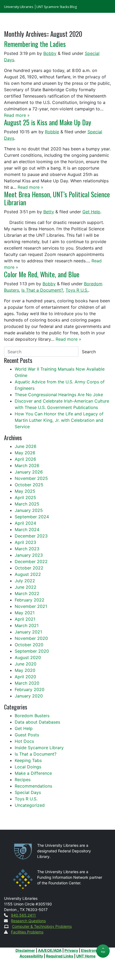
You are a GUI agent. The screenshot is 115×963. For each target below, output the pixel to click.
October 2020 (29, 644)
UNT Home (85, 956)
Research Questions (28, 920)
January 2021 (28, 632)
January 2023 (29, 555)
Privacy (71, 950)
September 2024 (32, 516)
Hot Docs (24, 741)
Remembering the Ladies (35, 44)
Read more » (17, 115)
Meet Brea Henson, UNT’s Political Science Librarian (57, 198)
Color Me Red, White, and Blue (41, 274)
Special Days (28, 792)
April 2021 (25, 619)
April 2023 (25, 542)
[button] (103, 951)
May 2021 (24, 612)
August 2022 (28, 574)
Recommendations (33, 786)
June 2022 (25, 587)
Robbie (52, 131)
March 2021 (27, 625)
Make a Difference (33, 773)
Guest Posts (27, 734)
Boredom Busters (32, 715)
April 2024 (25, 523)
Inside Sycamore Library (39, 747)
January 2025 (29, 510)
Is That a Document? (42, 290)
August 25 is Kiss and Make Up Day (47, 122)
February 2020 (29, 689)
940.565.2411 (23, 915)
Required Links (59, 956)
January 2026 (29, 472)
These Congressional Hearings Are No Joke (59, 394)
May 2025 (25, 491)
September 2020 (32, 651)
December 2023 (31, 536)
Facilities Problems (27, 932)
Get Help (91, 211)
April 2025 (25, 497)
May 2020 (25, 670)
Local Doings (28, 766)
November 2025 (31, 478)
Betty (48, 211)
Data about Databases (37, 722)
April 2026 (25, 459)
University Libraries (18, 7)
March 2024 (27, 529)
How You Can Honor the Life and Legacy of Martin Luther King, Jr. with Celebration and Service (59, 420)
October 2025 (29, 484)
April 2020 (25, 676)
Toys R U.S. (77, 290)
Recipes (22, 779)
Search (89, 351)
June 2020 (25, 664)
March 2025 (27, 504)
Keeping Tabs (28, 760)
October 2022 (29, 568)
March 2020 (27, 683)
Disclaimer (25, 950)
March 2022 (27, 593)
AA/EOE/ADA (50, 950)
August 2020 (28, 657)
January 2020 (29, 696)
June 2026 (25, 446)
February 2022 (29, 600)
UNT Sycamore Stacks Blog (56, 7)
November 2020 (31, 638)
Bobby (49, 53)
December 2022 (31, 561)
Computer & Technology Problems (42, 926)
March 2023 (27, 548)
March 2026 (27, 465)
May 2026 (25, 452)
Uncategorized (30, 805)
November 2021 (31, 606)
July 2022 (25, 580)
